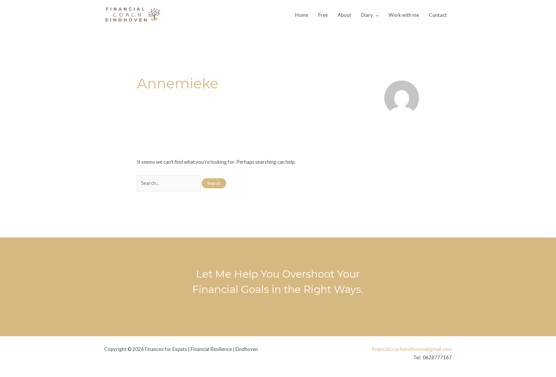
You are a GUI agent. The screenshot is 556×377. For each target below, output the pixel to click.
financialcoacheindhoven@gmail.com (412, 349)
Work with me (404, 15)
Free (323, 15)
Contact (438, 15)
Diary (367, 15)
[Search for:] (169, 183)
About (344, 15)
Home (301, 15)
